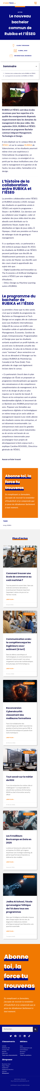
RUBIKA (28, 145)
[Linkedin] (25, 1036)
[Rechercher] (35, 1029)
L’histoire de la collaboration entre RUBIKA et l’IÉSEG (20, 73)
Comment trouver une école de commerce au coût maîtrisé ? (18, 577)
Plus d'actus (20, 538)
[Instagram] (20, 1036)
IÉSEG (6, 145)
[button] (36, 66)
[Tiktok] (29, 1036)
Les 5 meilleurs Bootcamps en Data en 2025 (18, 839)
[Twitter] (11, 1036)
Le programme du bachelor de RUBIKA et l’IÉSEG (19, 76)
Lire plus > (10, 599)
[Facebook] (15, 1036)
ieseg (4, 525)
